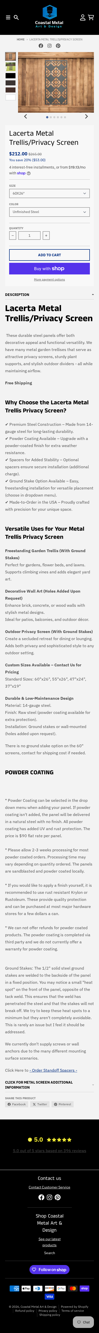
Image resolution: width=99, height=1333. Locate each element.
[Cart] (91, 17)
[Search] (16, 17)
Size (12, 186)
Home (21, 39)
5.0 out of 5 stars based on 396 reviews (49, 1150)
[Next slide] (86, 116)
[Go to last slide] (25, 116)
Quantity (16, 228)
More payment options (49, 279)
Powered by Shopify (74, 1306)
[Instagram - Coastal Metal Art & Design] (49, 45)
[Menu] (8, 17)
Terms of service (72, 1311)
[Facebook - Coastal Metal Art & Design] (41, 45)
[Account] (83, 17)
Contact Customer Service (49, 1187)
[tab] (47, 117)
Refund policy (24, 1311)
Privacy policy (48, 1311)
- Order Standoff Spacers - (53, 1070)
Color (13, 204)
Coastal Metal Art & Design (39, 1306)
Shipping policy (49, 1315)
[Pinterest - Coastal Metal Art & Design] (58, 45)
